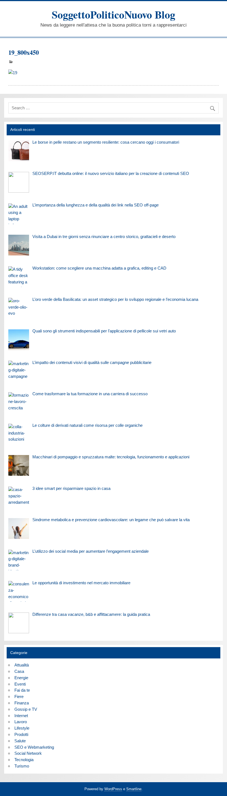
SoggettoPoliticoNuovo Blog (113, 14)
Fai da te (22, 690)
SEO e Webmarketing (34, 747)
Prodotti (21, 734)
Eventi (20, 684)
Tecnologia (23, 759)
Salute (20, 740)
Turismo (21, 766)
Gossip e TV (25, 709)
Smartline (133, 789)
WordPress (113, 789)
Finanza (21, 703)
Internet (21, 715)
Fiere (19, 696)
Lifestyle (21, 728)
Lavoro (20, 721)
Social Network (28, 753)
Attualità (21, 665)
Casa (19, 671)
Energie (21, 677)
